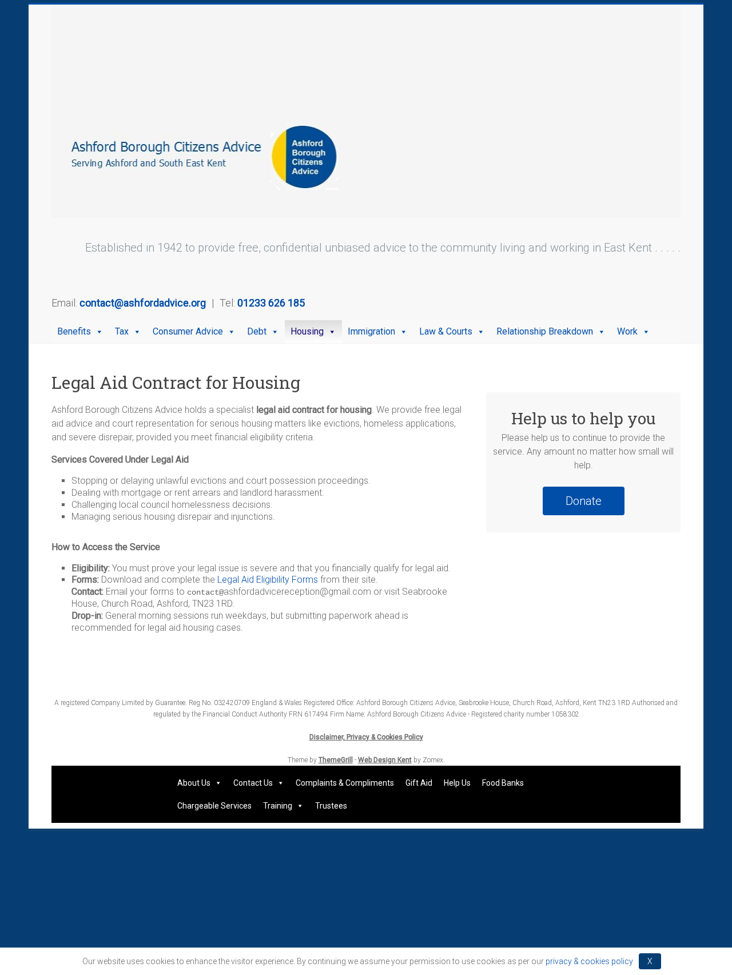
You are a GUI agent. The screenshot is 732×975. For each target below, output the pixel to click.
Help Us (457, 782)
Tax (122, 331)
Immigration (371, 331)
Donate (584, 501)
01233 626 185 (271, 303)
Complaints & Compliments (345, 782)
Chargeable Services (214, 805)
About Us (193, 782)
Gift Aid (418, 782)
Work (627, 331)
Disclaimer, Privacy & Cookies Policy (366, 737)
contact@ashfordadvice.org (142, 303)
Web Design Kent (385, 760)
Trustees (331, 805)
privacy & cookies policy (589, 961)
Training (277, 805)
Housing (307, 331)
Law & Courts (445, 331)
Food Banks (503, 782)
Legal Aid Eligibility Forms (267, 579)
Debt (256, 331)
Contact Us (253, 782)
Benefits (74, 331)
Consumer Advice (188, 331)
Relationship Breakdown (544, 331)
